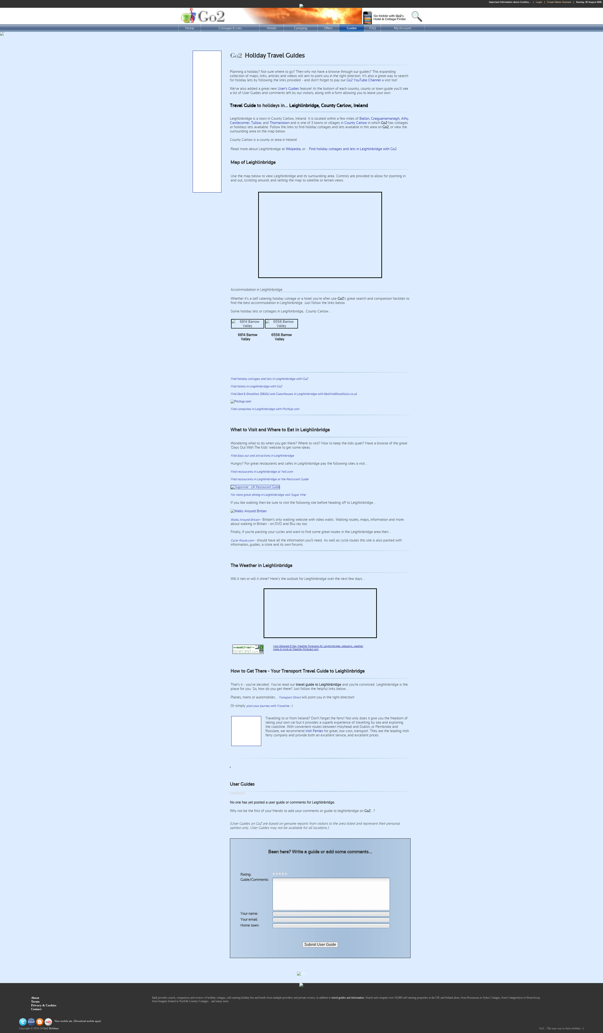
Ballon (364, 118)
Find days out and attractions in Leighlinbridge (262, 456)
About (35, 998)
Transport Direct (290, 697)
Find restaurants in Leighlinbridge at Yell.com (262, 472)
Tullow (256, 123)
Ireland (361, 105)
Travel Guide (243, 105)
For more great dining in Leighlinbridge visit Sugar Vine (268, 495)
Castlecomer (239, 123)
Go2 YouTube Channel (363, 80)
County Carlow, (336, 105)
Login (539, 2)
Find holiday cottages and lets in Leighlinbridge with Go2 (269, 379)
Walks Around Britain (245, 520)
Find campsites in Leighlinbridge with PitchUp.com (265, 409)
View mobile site (63, 1021)
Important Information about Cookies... (510, 2)
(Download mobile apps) (87, 1021)
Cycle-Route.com (242, 540)
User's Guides (288, 88)
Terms (35, 1001)
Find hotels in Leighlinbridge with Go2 (256, 386)
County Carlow (355, 123)
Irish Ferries (314, 731)
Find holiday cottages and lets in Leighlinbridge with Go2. (353, 149)
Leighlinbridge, (304, 105)
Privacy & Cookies (43, 1005)
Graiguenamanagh (385, 118)
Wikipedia (293, 149)
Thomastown (279, 123)
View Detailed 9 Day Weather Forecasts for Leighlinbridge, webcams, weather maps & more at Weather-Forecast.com (318, 648)
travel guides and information (348, 997)
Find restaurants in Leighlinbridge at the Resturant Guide (270, 479)
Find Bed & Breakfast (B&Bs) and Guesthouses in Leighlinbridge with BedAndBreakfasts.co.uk (294, 394)
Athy (404, 118)
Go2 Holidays (51, 1028)
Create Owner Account (559, 2)
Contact (36, 1009)
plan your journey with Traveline (267, 706)
